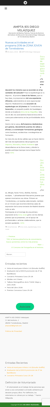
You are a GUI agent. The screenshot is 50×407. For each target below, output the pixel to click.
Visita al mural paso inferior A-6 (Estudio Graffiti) (26, 268)
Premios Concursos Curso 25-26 (19, 290)
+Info (12, 153)
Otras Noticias (12, 227)
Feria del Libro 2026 (15, 287)
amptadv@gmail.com (13, 326)
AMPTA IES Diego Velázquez (30, 52)
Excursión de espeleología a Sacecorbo (42, 66)
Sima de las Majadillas (29, 112)
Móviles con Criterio (14, 279)
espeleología (32, 227)
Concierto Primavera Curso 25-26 (20, 276)
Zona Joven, (22, 215)
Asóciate (25, 306)
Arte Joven (23, 227)
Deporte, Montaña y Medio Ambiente (20, 144)
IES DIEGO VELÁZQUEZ (31, 404)
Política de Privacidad (13, 331)
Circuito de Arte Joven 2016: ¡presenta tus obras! (42, 173)
